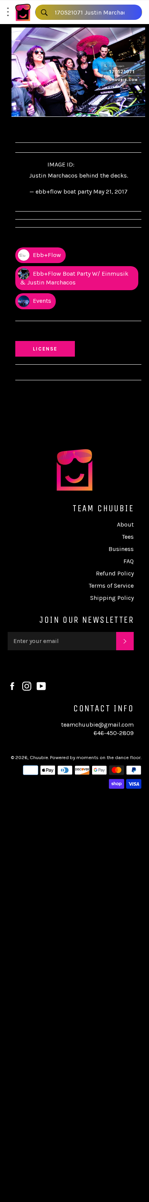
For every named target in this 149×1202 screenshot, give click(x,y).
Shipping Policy (112, 597)
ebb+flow (46, 254)
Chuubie (39, 757)
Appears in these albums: (55, 239)
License (52, 349)
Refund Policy (115, 573)
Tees (128, 536)
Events (41, 300)
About (125, 524)
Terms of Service (111, 585)
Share (30, 128)
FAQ (128, 561)
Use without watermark (53, 332)
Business (121, 549)
